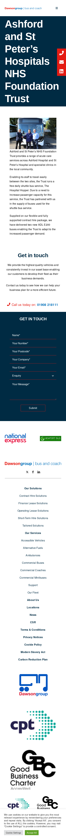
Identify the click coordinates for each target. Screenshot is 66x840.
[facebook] (33, 472)
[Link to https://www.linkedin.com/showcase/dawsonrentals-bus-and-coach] (61, 71)
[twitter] (27, 472)
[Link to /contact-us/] (61, 53)
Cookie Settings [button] (13, 832)
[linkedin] (38, 472)
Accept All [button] (32, 832)
